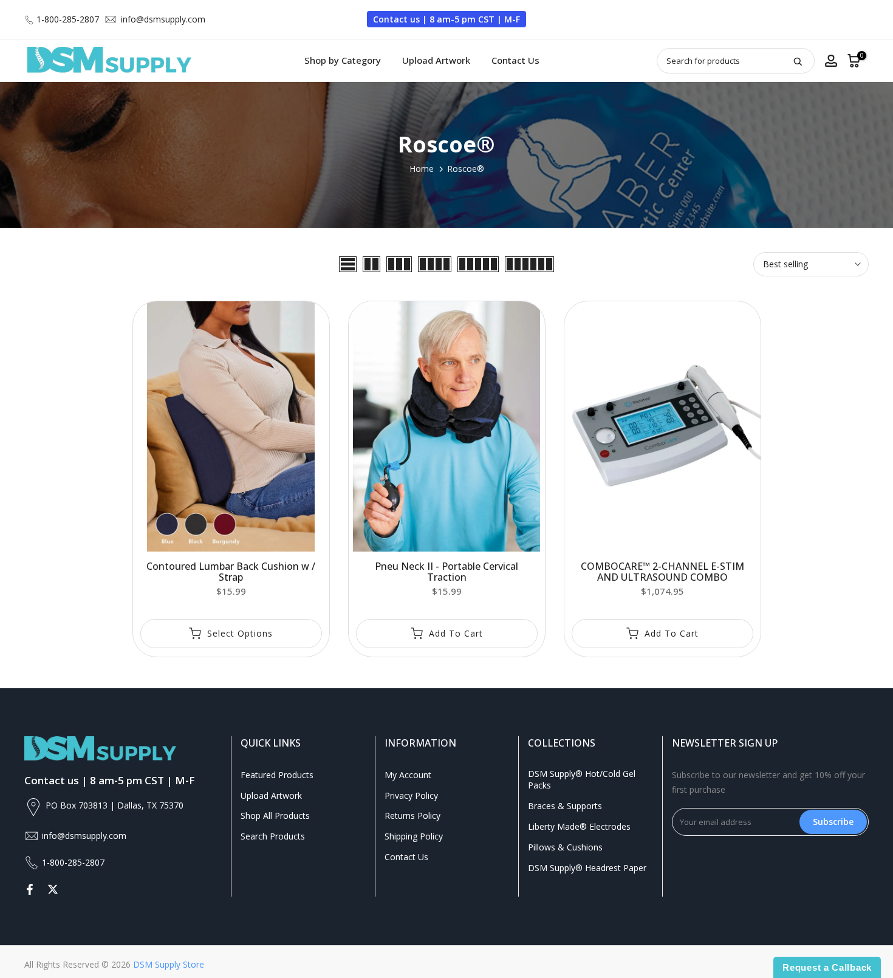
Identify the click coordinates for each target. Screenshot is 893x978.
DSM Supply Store (168, 964)
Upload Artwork (436, 60)
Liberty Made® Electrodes (579, 826)
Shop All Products (275, 815)
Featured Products (277, 775)
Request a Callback (827, 967)
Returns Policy (412, 815)
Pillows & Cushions (565, 847)
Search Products (273, 836)
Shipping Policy (414, 836)
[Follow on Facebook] (29, 889)
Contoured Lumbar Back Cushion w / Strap (230, 571)
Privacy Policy (411, 795)
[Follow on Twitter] (52, 889)
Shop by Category (342, 60)
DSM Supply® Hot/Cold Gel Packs (581, 780)
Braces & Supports (565, 806)
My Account (408, 775)
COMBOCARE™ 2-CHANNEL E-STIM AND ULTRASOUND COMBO (662, 571)
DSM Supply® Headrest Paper (587, 868)
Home (421, 168)
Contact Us (515, 60)
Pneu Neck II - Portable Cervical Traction (446, 571)
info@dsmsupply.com (163, 19)
